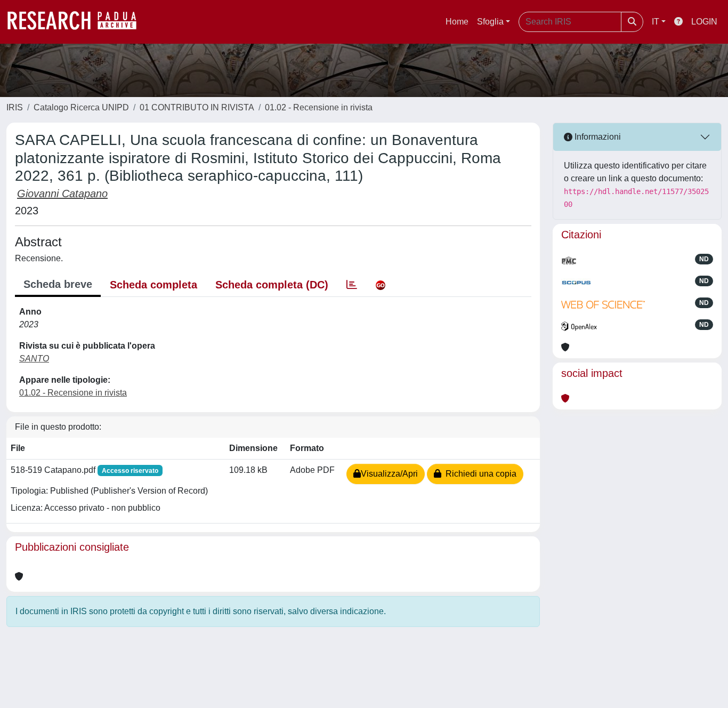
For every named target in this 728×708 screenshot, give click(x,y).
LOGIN (704, 21)
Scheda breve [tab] (57, 284)
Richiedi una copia (478, 473)
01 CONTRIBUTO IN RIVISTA (197, 107)
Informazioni (596, 136)
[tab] (351, 284)
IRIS (14, 107)
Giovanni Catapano (62, 193)
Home (457, 21)
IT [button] (655, 21)
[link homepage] (77, 21)
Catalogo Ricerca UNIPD (81, 107)
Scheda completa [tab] (153, 285)
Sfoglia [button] (490, 21)
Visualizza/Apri (389, 473)
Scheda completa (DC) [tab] (271, 285)
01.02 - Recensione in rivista (319, 107)
